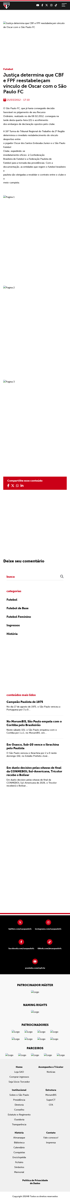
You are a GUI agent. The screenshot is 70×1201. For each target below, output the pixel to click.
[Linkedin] (22, 485)
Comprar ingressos (19, 1076)
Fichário (19, 1162)
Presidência (19, 1099)
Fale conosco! (50, 1137)
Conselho (19, 1109)
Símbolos (19, 1167)
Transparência (19, 1124)
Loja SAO (19, 1072)
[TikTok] (56, 5)
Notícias (51, 1072)
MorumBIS (50, 1095)
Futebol (8, 69)
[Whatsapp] (17, 485)
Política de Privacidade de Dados (35, 1182)
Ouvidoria (19, 1119)
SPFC (6, 5)
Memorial (19, 1172)
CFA (51, 1104)
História (12, 634)
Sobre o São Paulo (19, 1095)
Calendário (19, 1147)
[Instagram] (51, 5)
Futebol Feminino (19, 617)
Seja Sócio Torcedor (19, 1081)
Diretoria (19, 1104)
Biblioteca (19, 1142)
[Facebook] (42, 5)
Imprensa (51, 1142)
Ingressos (13, 625)
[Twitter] (46, 5)
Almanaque (19, 1137)
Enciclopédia (19, 1157)
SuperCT (50, 1099)
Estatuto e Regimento (19, 1114)
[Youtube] (37, 5)
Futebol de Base (17, 608)
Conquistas (19, 1152)
